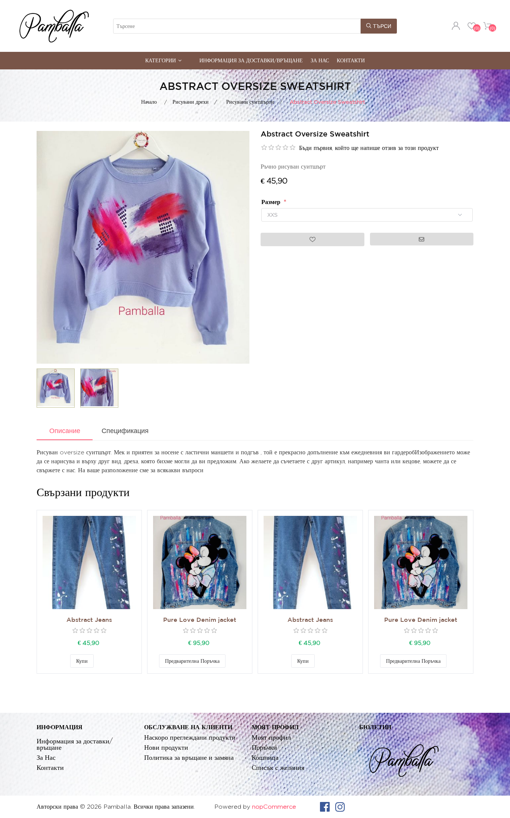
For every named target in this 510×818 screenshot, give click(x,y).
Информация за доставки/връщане (251, 60)
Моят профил (271, 737)
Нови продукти (166, 747)
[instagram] (340, 807)
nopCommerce (274, 806)
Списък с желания (278, 767)
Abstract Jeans (89, 620)
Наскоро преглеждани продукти (190, 737)
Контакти (351, 60)
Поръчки (264, 747)
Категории (160, 60)
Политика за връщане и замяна (189, 757)
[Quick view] (89, 562)
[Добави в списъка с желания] (101, 661)
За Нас (320, 60)
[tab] (65, 432)
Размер (271, 202)
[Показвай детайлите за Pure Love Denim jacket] (199, 562)
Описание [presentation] (64, 431)
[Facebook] (325, 807)
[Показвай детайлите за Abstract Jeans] (89, 562)
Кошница (265, 757)
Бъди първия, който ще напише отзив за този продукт (369, 148)
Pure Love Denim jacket (199, 620)
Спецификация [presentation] (125, 431)
